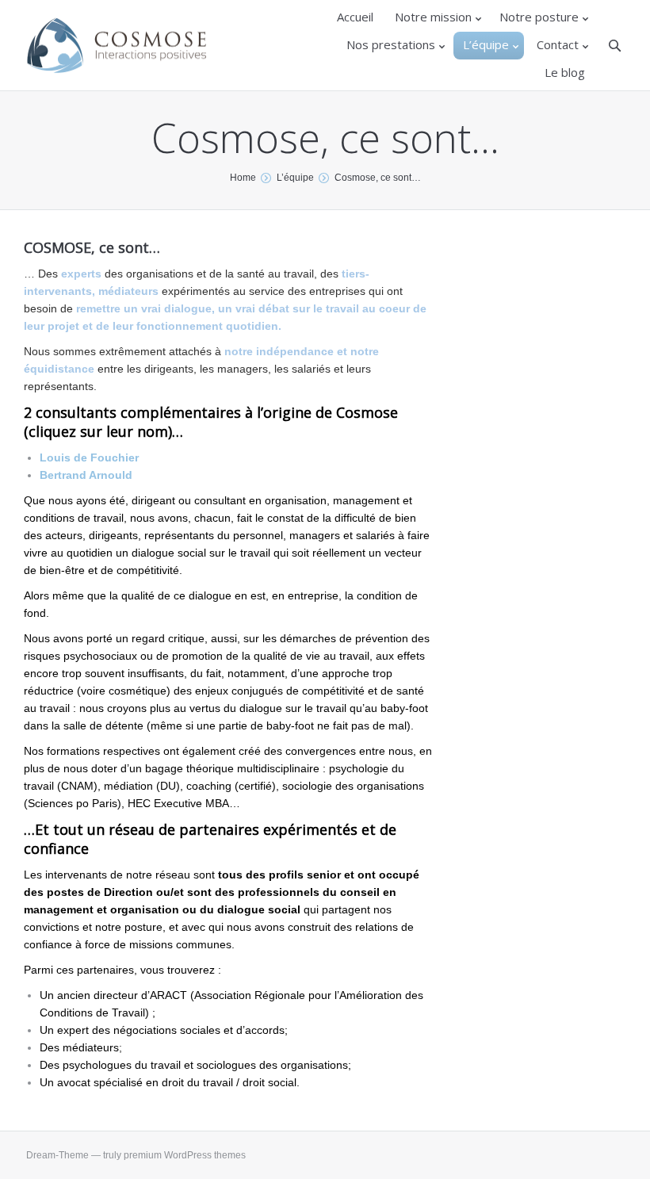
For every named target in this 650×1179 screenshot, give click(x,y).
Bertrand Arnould (86, 475)
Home (243, 177)
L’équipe (295, 177)
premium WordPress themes (185, 1155)
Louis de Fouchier (89, 457)
